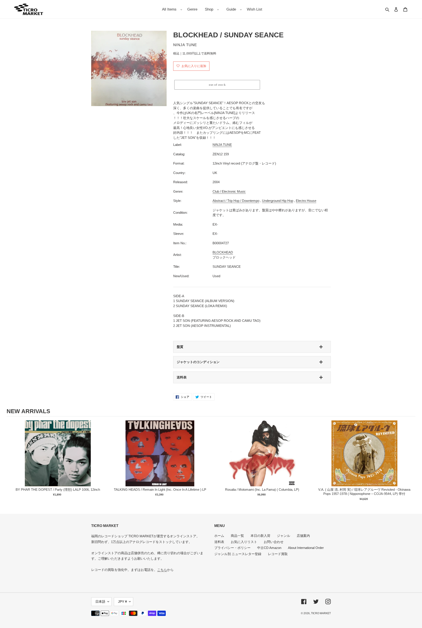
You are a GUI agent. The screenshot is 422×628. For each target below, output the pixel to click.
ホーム (219, 536)
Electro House (306, 201)
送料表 (182, 377)
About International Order (306, 548)
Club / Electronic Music (229, 191)
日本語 (100, 601)
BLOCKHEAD (223, 252)
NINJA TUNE (222, 145)
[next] (411, 461)
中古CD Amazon (269, 548)
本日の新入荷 (260, 536)
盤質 (180, 347)
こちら (162, 570)
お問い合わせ (274, 542)
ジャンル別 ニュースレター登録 (237, 554)
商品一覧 (237, 536)
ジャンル (283, 536)
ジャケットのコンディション (198, 362)
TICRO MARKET (321, 613)
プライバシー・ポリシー (232, 548)
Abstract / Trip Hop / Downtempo (236, 201)
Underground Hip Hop (277, 201)
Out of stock (58, 458)
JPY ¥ (122, 601)
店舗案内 (303, 536)
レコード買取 (278, 554)
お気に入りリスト (244, 542)
